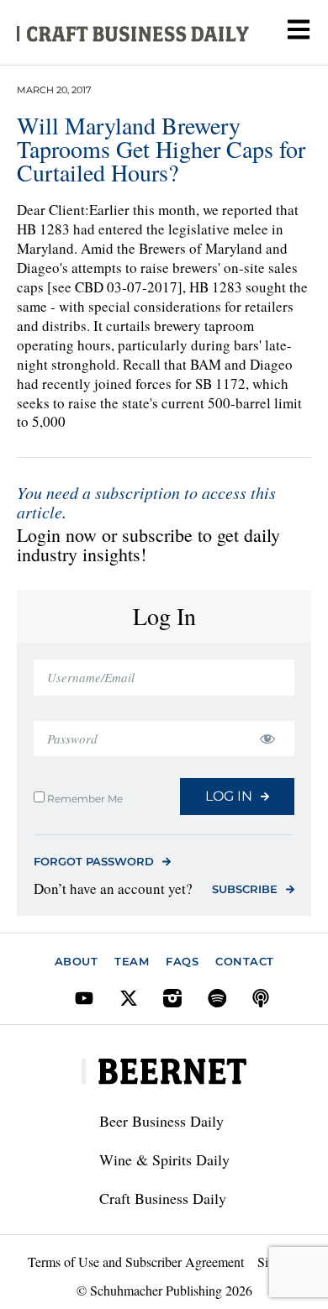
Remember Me (84, 798)
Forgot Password (94, 861)
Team (131, 961)
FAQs (182, 961)
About (76, 961)
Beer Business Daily (161, 1121)
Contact (244, 961)
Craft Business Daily (162, 1198)
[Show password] (267, 739)
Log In (228, 796)
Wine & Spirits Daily (164, 1159)
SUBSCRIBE (245, 889)
